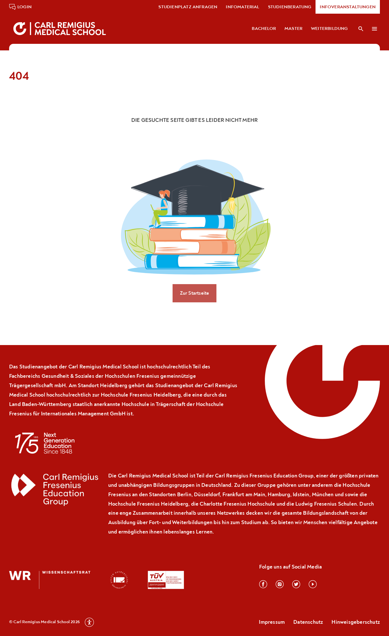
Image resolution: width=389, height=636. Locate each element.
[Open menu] (374, 28)
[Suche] (360, 28)
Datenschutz (308, 622)
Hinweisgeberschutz (355, 622)
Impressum (272, 622)
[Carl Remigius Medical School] (60, 28)
